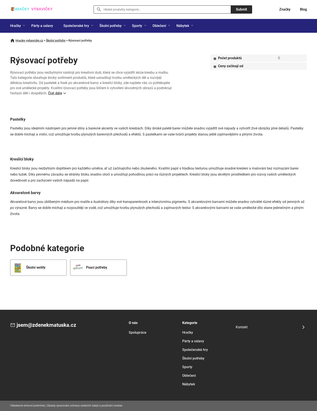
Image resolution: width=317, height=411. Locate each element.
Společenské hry (76, 26)
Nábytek (182, 26)
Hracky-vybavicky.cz (29, 40)
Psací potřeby (96, 267)
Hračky (15, 26)
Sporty (137, 26)
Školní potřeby (110, 26)
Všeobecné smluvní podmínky (27, 405)
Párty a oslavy (42, 26)
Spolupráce (137, 332)
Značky (284, 9)
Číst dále (55, 93)
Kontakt (242, 327)
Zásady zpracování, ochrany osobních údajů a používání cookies (84, 405)
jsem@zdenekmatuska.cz (46, 325)
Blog (303, 9)
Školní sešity (36, 267)
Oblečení (159, 26)
